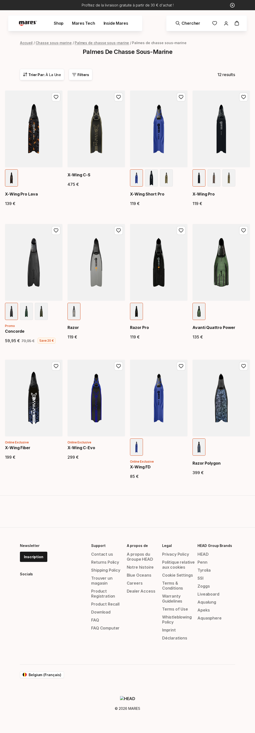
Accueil (26, 43)
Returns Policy (105, 562)
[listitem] (11, 178)
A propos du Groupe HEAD (140, 557)
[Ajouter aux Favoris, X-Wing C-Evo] (118, 366)
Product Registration (103, 594)
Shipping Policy (105, 570)
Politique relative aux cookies (178, 565)
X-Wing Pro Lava (21, 194)
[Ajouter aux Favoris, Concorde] (56, 230)
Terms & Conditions (172, 586)
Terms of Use (175, 609)
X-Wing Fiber (17, 447)
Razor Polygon (206, 463)
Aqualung (206, 602)
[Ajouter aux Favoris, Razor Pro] (181, 230)
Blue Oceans (139, 575)
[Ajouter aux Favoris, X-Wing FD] (181, 366)
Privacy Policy (175, 554)
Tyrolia (204, 570)
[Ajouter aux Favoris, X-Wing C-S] (118, 97)
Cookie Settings (177, 575)
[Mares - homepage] (28, 23)
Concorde (14, 331)
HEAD (202, 554)
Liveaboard (208, 594)
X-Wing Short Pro (147, 194)
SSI (200, 578)
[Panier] (237, 23)
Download (101, 612)
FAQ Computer (105, 628)
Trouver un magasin (101, 581)
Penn (202, 562)
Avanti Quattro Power (213, 327)
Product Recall (105, 604)
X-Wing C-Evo (81, 447)
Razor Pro (139, 327)
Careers (135, 583)
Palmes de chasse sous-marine (102, 43)
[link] (214, 23)
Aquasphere (209, 618)
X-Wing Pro (203, 194)
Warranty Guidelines (172, 599)
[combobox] (42, 74)
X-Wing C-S (78, 174)
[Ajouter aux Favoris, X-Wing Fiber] (56, 366)
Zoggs (203, 586)
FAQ (95, 620)
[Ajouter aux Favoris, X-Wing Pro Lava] (56, 97)
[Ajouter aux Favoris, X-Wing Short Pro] (181, 97)
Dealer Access (141, 591)
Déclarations (174, 637)
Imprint (169, 630)
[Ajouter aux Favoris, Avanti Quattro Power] (243, 230)
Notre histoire (140, 567)
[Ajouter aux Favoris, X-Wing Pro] (243, 97)
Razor (73, 327)
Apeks (203, 610)
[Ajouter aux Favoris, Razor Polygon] (243, 366)
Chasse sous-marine (54, 43)
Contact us (102, 554)
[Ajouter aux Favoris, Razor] (118, 230)
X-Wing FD (140, 466)
